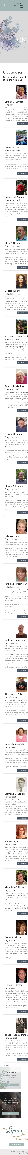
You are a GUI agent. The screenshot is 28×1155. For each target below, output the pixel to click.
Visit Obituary (22, 124)
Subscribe (10, 1085)
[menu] (25, 3)
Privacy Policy (21, 1153)
